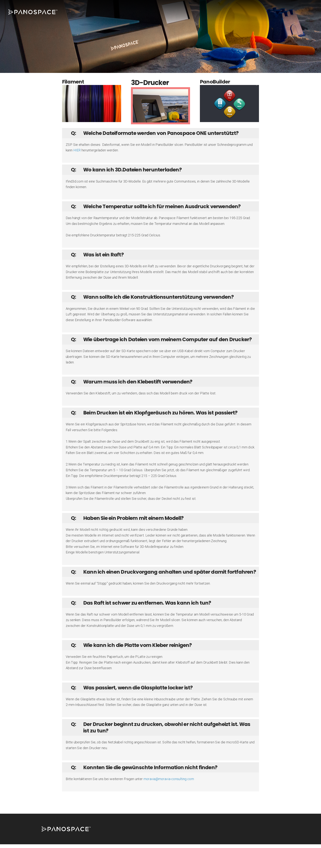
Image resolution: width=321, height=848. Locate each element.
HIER (77, 150)
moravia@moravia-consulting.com (169, 779)
